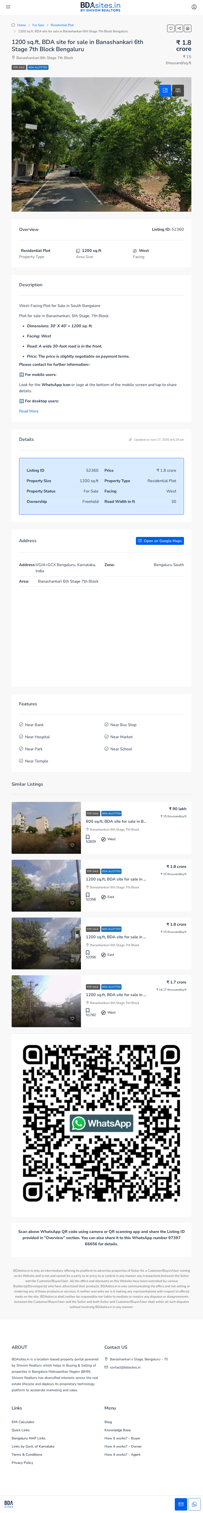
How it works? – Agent (122, 1454)
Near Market (121, 737)
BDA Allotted (38, 67)
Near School (121, 749)
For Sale (38, 25)
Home (21, 25)
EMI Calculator (23, 1422)
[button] (171, 28)
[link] (46, 828)
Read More (29, 411)
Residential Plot (62, 25)
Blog (108, 1422)
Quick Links (21, 1430)
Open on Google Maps (162, 540)
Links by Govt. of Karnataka (33, 1446)
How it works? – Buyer (122, 1438)
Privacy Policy (22, 1462)
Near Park (34, 749)
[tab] (165, 91)
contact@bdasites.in (125, 1367)
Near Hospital (37, 737)
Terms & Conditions (27, 1454)
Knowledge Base (117, 1430)
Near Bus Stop (123, 725)
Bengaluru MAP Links (29, 1438)
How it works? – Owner (123, 1446)
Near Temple (36, 761)
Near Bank (34, 725)
